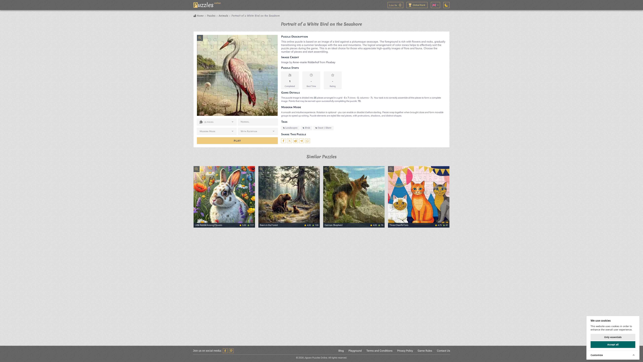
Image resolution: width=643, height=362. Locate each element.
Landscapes (291, 127)
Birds (307, 127)
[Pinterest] (231, 350)
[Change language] (435, 5)
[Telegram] (301, 140)
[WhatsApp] (307, 140)
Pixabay (330, 62)
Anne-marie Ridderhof (306, 62)
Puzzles (211, 15)
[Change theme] (446, 5)
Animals (223, 15)
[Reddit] (295, 140)
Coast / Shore (324, 127)
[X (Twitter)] (289, 140)
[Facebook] (283, 140)
